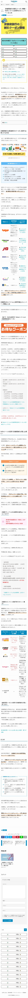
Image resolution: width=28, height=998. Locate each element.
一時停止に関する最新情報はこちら (12, 71)
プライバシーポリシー (17, 992)
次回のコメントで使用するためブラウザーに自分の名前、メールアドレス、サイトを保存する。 (14, 916)
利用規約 (24, 992)
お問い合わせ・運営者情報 (7, 992)
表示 (6, 122)
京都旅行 (4, 15)
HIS (10, 77)
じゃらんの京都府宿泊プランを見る (22, 230)
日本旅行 (14, 77)
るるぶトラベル (18, 76)
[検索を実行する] (25, 929)
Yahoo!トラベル (10, 76)
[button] (26, 1)
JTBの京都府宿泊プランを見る (22, 249)
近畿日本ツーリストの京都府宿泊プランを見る (22, 268)
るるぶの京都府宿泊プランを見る (22, 257)
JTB (8, 77)
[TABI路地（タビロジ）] (14, 1)
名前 (4, 900)
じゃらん (19, 74)
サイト (4, 910)
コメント (4, 884)
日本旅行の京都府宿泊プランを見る (22, 278)
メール (4, 905)
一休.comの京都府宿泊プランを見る (22, 285)
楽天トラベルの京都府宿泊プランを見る (22, 241)
